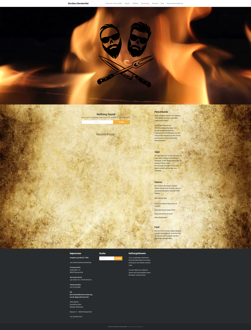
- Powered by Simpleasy (135, 327)
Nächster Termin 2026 (114, 3)
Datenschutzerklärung (175, 3)
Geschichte (145, 3)
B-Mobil (135, 3)
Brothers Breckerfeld (78, 3)
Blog (162, 3)
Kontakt (155, 3)
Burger (127, 3)
